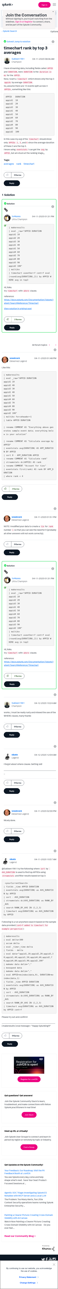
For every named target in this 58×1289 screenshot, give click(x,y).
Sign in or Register (24, 21)
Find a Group (29, 1147)
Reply (11, 183)
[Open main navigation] (54, 4)
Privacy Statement (27, 1277)
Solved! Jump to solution (18, 41)
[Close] (54, 1264)
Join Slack (29, 1115)
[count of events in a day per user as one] (50, 344)
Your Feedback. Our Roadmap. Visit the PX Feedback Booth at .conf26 (24, 1172)
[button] (52, 42)
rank (18, 163)
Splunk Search (10, 31)
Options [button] (53, 31)
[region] (29, 1274)
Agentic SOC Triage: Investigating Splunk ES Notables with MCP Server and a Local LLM (25, 1194)
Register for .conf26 (29, 1079)
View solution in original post (18, 308)
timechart (29, 163)
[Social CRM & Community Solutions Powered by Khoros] (48, 1248)
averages (9, 163)
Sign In (44, 5)
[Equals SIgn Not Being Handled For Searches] (55, 344)
